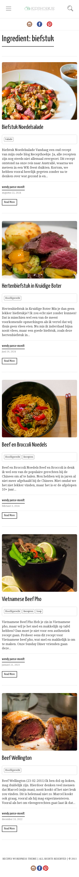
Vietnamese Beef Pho (21, 599)
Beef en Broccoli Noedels (24, 445)
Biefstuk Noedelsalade (22, 127)
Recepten (28, 457)
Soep (39, 611)
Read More (9, 202)
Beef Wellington (17, 758)
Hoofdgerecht (12, 298)
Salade (8, 139)
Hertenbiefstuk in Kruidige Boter (32, 286)
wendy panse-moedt (13, 187)
